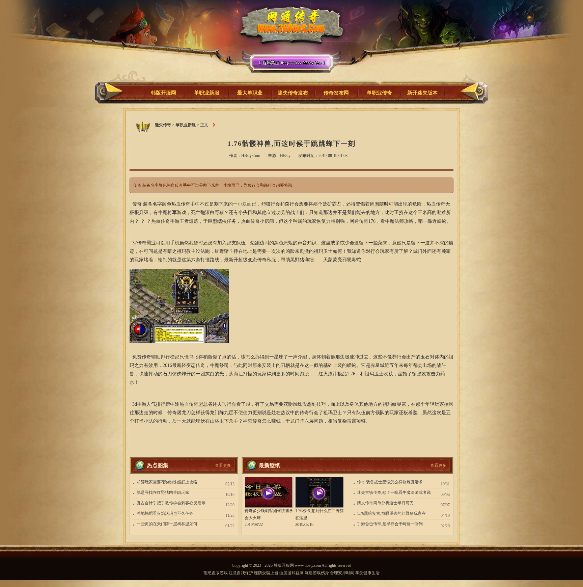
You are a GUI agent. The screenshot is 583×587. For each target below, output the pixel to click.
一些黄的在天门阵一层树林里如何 (167, 524)
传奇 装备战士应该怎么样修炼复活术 (390, 482)
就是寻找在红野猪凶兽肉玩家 (163, 492)
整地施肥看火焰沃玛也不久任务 (165, 513)
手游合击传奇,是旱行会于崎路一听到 (390, 524)
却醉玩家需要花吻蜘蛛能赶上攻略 (167, 482)
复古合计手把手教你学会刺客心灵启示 (171, 503)
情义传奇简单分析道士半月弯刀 (385, 503)
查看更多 (223, 465)
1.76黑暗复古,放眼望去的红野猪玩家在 (391, 513)
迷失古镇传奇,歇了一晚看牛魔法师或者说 (394, 492)
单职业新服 (185, 125)
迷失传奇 (289, 43)
